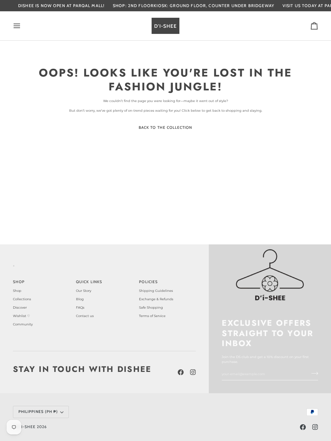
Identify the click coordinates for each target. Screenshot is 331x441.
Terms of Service (152, 316)
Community (23, 324)
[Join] (312, 373)
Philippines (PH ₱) (38, 411)
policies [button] (148, 282)
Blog (80, 299)
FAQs (80, 307)
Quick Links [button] (89, 282)
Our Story (83, 291)
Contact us (85, 316)
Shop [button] (19, 282)
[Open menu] (22, 25)
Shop (17, 291)
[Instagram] (193, 372)
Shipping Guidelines (156, 291)
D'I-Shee (26, 427)
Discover (20, 307)
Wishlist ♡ (21, 316)
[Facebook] (181, 372)
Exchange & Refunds (156, 299)
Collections (22, 299)
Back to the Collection (165, 127)
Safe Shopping (151, 307)
